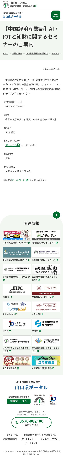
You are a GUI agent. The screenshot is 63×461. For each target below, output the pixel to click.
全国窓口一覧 (12, 434)
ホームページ (19, 180)
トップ (5, 53)
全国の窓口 (17, 53)
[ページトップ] (56, 215)
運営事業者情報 (10, 438)
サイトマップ (31, 443)
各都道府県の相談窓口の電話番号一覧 (39, 434)
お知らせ (55, 53)
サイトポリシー (28, 438)
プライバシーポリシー (50, 438)
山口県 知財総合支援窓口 (37, 53)
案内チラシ (11, 145)
